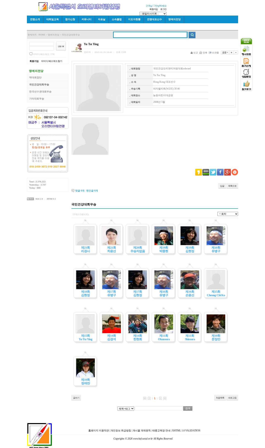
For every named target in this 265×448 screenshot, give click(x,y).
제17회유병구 (111, 293)
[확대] (231, 52)
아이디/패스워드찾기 (51, 61)
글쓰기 (76, 397)
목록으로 (232, 186)
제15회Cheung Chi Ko (216, 293)
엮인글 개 (92, 190)
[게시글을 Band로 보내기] (205, 172)
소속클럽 (117, 19)
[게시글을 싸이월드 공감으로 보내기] (234, 172)
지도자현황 (134, 19)
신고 (195, 52)
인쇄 (205, 52)
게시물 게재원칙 (142, 430)
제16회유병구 (163, 293)
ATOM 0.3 (51, 199)
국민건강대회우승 (71, 34)
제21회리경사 (85, 249)
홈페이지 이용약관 (98, 430)
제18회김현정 (85, 293)
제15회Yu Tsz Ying (85, 337)
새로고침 (232, 397)
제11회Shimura (190, 337)
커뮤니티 (87, 19)
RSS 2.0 (39, 199)
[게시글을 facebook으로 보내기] (220, 172)
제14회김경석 (111, 337)
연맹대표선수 (154, 19)
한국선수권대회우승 (40, 91)
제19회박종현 (163, 249)
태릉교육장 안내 (161, 430)
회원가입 (153, 9)
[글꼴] (225, 52)
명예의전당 (174, 19)
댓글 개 (79, 190)
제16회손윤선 (190, 293)
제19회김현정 (190, 249)
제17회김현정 (137, 293)
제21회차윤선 (111, 249)
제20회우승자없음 (137, 249)
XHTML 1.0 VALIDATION (186, 430)
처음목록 (220, 397)
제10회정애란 (85, 381)
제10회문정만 (216, 337)
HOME (42, 34)
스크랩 (215, 52)
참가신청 (70, 19)
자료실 (101, 19)
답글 (222, 186)
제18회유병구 (216, 249)
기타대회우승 (36, 98)
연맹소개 (35, 19)
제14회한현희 (137, 337)
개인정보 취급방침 (121, 430)
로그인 (163, 9)
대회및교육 (52, 19)
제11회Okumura (164, 337)
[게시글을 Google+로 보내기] (227, 172)
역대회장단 (35, 77)
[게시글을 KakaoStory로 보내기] (198, 172)
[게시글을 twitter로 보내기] (213, 172)
